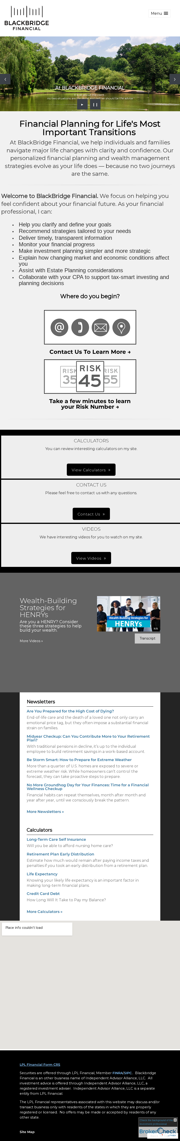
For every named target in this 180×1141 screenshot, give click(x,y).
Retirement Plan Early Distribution (60, 854)
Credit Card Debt (43, 893)
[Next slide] (174, 79)
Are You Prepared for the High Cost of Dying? (70, 711)
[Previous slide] (5, 79)
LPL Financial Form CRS (40, 1064)
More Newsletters (45, 811)
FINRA (117, 1073)
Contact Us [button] (89, 514)
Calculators (39, 830)
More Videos (31, 641)
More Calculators (45, 911)
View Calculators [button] (89, 470)
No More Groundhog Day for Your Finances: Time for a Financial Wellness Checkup (88, 787)
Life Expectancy (42, 874)
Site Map (27, 1132)
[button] (159, 13)
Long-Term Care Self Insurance (56, 839)
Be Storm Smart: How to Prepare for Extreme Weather (79, 760)
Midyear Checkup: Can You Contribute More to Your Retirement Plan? (88, 738)
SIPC (128, 1073)
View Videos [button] (88, 558)
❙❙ (95, 104)
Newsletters (41, 702)
